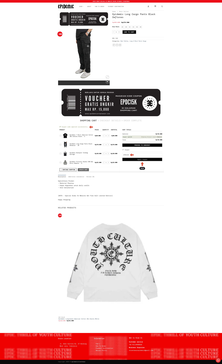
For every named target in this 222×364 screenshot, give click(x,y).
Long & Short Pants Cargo (138, 41)
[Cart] (155, 6)
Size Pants (115, 26)
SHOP (80, 6)
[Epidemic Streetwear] (66, 6)
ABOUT (89, 6)
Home (114, 11)
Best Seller (124, 11)
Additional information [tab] (76, 176)
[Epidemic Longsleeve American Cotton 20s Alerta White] (111, 263)
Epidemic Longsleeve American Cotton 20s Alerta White (79, 319)
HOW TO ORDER (99, 6)
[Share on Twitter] (113, 45)
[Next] (64, 82)
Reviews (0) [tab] (90, 176)
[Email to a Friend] (117, 45)
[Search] (162, 6)
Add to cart (129, 32)
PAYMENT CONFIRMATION (116, 6)
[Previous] (59, 82)
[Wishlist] (107, 82)
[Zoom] (107, 77)
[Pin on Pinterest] (120, 45)
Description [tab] (62, 176)
